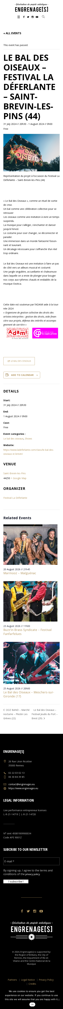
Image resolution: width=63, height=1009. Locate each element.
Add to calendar (22, 375)
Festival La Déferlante (15, 497)
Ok (32, 1004)
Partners (12, 979)
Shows (28, 438)
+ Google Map (18, 478)
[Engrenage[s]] (31, 7)
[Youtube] (37, 17)
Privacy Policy (46, 979)
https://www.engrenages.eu (23, 788)
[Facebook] (24, 17)
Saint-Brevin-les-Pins (14, 473)
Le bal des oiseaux (13, 438)
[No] (58, 999)
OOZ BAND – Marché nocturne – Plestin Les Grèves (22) (16, 714)
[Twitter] (28, 17)
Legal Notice (28, 979)
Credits (32, 983)
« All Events (12, 33)
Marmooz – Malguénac (19, 573)
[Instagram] (32, 17)
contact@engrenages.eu (21, 784)
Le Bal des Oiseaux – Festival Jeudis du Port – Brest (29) (45, 714)
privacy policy (32, 874)
